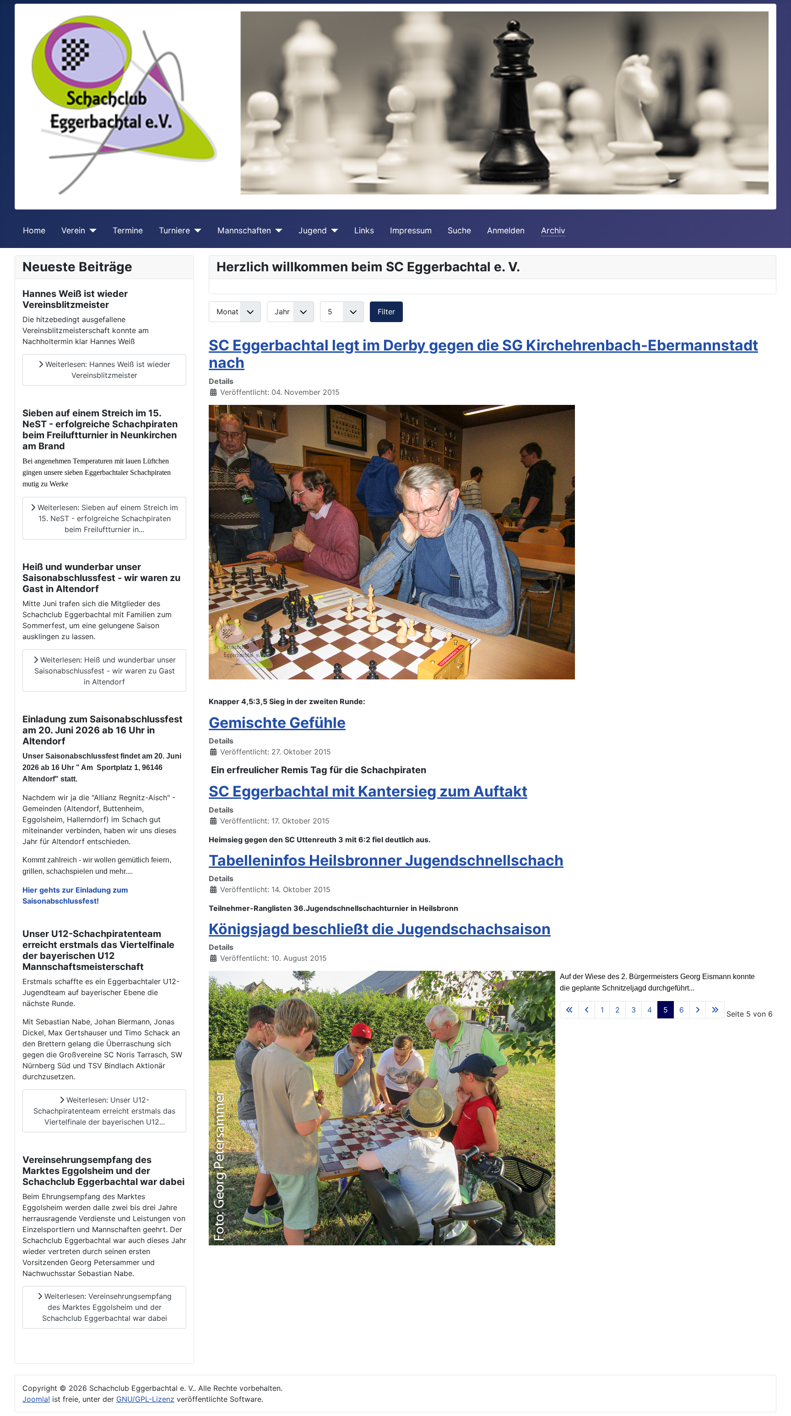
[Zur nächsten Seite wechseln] (697, 1009)
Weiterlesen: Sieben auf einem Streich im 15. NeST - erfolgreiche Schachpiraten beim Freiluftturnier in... (106, 518)
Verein (73, 230)
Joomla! (36, 1399)
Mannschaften (244, 230)
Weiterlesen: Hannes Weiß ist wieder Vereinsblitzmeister (106, 370)
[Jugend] (332, 231)
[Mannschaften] (276, 231)
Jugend (312, 230)
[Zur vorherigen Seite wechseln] (587, 1009)
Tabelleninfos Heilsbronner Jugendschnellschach (386, 860)
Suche (459, 230)
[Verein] (91, 231)
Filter (386, 311)
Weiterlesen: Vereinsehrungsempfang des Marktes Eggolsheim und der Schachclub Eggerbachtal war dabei (107, 1307)
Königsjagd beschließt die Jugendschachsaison (380, 929)
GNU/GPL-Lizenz (145, 1399)
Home (34, 230)
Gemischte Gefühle (277, 723)
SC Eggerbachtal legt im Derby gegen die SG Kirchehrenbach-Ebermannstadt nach (483, 353)
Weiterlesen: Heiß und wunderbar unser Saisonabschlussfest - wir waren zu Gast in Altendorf (105, 670)
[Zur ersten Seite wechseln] (569, 1009)
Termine (128, 230)
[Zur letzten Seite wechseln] (715, 1009)
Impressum (411, 230)
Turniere (174, 230)
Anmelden (506, 230)
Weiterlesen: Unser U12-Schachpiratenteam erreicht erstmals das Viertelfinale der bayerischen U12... (104, 1110)
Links (364, 230)
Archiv (553, 230)
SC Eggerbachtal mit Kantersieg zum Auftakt (368, 791)
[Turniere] (195, 231)
